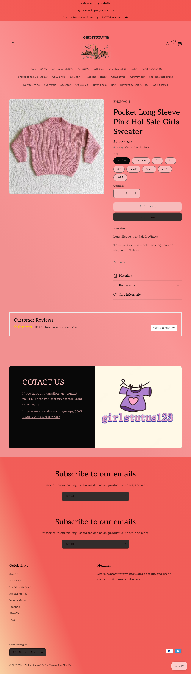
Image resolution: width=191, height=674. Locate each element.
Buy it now (148, 217)
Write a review (164, 328)
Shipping (118, 147)
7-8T (165, 169)
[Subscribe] (125, 496)
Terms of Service (20, 587)
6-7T (149, 169)
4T (119, 169)
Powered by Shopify (60, 665)
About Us (15, 580)
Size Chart (16, 613)
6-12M (121, 160)
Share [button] (121, 262)
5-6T (133, 169)
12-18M (141, 160)
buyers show (17, 600)
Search (13, 574)
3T (170, 160)
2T (157, 160)
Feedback (15, 606)
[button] (13, 44)
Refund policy (18, 593)
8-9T (120, 177)
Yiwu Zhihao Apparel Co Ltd (33, 665)
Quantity (118, 185)
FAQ (12, 620)
